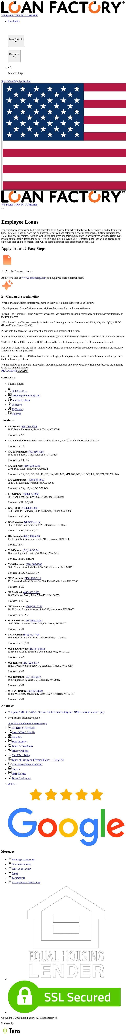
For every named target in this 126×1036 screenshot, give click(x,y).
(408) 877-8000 (31, 493)
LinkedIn (16, 413)
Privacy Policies (20, 750)
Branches (16, 737)
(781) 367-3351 (31, 550)
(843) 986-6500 (34, 620)
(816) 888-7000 (34, 564)
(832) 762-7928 (31, 634)
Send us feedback (21, 400)
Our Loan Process (21, 864)
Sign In (5, 81)
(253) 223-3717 (31, 662)
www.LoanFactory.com (33, 277)
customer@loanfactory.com (26, 395)
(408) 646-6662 (36, 479)
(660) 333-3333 (32, 465)
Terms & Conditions (22, 746)
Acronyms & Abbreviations (26, 882)
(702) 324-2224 (34, 606)
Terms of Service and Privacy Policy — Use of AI (38, 760)
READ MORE (9, 370)
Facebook (17, 404)
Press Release (19, 773)
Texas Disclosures (21, 778)
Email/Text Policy (21, 755)
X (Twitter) (17, 409)
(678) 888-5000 (30, 508)
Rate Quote (14, 21)
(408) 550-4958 (35, 451)
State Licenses (19, 741)
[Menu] (2, 208)
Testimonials (18, 877)
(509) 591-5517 (33, 676)
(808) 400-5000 (31, 536)
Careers (16, 769)
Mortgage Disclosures (23, 859)
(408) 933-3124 (32, 522)
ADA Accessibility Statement (27, 764)
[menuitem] (16, 41)
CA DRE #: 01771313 (23, 727)
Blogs (15, 873)
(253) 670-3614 (37, 648)
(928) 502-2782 (29, 426)
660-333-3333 (19, 391)
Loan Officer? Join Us (23, 732)
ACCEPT (22, 371)
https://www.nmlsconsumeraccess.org (27, 723)
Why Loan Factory (22, 868)
